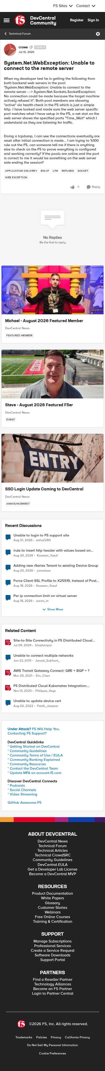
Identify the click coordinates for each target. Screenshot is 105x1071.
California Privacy (77, 1037)
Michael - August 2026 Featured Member (44, 321)
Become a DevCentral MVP (52, 874)
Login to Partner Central (52, 993)
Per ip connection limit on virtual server (45, 596)
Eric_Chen (43, 676)
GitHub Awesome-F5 (25, 802)
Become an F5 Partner (52, 989)
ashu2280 (43, 540)
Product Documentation (52, 893)
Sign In (93, 20)
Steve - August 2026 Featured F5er (39, 405)
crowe (23, 47)
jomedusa (44, 571)
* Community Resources (27, 764)
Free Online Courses (52, 917)
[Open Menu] (97, 33)
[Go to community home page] (35, 20)
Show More (55, 609)
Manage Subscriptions (52, 941)
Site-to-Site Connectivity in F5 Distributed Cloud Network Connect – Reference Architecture (52, 640)
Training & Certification (52, 921)
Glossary (52, 903)
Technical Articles (52, 850)
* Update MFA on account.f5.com (34, 773)
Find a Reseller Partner (52, 979)
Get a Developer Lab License (52, 869)
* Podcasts (16, 785)
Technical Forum (20, 34)
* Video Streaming (22, 794)
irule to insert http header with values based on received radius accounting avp (52, 550)
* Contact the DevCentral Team (33, 768)
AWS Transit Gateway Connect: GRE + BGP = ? (51, 671)
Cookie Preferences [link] (52, 1053)
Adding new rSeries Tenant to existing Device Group (55, 566)
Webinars (53, 912)
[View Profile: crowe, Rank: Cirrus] (10, 50)
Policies (41, 1037)
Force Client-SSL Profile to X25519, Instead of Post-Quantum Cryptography (55, 581)
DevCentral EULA (53, 865)
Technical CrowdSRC (53, 855)
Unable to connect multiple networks (43, 656)
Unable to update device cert (37, 701)
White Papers (52, 898)
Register (77, 20)
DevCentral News (17, 328)
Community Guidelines (52, 860)
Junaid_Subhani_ (47, 661)
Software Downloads (52, 955)
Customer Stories (52, 907)
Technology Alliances (52, 984)
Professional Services (52, 946)
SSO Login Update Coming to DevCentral (44, 489)
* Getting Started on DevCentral (34, 746)
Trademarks (23, 1037)
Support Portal (52, 960)
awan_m (42, 601)
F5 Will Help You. (34, 729)
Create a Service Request (52, 950)
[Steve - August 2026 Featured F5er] (52, 374)
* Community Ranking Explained (34, 759)
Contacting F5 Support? (27, 733)
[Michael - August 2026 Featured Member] (52, 290)
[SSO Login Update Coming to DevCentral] (52, 458)
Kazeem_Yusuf (47, 555)
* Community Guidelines (27, 751)
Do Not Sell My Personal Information (52, 1045)
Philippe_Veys (45, 691)
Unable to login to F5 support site (41, 535)
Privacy (56, 1037)
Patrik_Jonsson (47, 706)
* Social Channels (22, 790)
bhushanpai (43, 645)
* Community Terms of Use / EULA (35, 755)
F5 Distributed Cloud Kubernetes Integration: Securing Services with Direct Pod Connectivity (51, 686)
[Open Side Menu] (6, 20)
